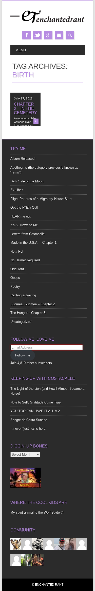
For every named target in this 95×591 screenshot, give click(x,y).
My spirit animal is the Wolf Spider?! (37, 512)
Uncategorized (20, 322)
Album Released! (22, 159)
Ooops (15, 278)
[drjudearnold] (71, 543)
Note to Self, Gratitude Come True (35, 402)
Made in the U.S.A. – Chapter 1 (33, 242)
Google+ (48, 35)
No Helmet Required (25, 260)
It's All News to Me (24, 225)
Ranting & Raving (23, 295)
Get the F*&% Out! (24, 207)
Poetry (15, 287)
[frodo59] (16, 543)
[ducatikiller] (38, 543)
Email (59, 35)
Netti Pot (16, 251)
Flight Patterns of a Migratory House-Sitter (41, 199)
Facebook (26, 35)
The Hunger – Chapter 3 (27, 313)
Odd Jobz (17, 269)
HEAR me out (20, 216)
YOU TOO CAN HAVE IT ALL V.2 (35, 411)
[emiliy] (16, 559)
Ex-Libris (16, 190)
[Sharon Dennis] (49, 543)
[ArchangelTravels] (27, 543)
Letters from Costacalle (27, 234)
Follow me (22, 355)
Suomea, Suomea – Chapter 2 (32, 304)
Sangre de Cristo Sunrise (28, 420)
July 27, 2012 (23, 98)
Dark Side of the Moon (26, 181)
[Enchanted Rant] (47, 26)
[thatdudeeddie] (82, 543)
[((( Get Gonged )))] (38, 559)
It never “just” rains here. (28, 428)
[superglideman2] (60, 543)
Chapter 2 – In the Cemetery (25, 108)
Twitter (37, 35)
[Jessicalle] (27, 559)
